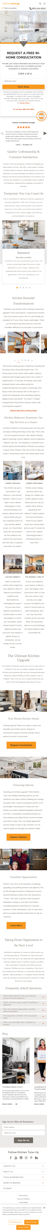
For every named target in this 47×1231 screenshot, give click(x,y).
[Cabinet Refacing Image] (12, 470)
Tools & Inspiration (13, 1177)
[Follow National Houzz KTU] (36, 1157)
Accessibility (23, 1202)
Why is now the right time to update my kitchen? (19, 1023)
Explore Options (18, 837)
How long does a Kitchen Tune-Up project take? (20, 1017)
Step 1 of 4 (25, 73)
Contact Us (9, 1166)
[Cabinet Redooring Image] (34, 470)
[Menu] (44, 4)
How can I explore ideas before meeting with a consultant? (19, 1010)
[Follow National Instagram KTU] (26, 1157)
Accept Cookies (23, 1227)
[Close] (44, 1207)
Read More (11, 1104)
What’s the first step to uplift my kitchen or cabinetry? (20, 1003)
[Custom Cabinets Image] (12, 564)
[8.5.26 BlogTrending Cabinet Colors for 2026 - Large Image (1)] (16, 1061)
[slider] (23, 27)
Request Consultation (21, 745)
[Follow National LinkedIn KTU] (21, 1157)
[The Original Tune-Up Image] (34, 564)
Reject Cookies (31, 1222)
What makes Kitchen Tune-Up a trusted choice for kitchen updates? (19, 997)
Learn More (16, 925)
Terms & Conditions (23, 1199)
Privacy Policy (25, 103)
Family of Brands (11, 1183)
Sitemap (7, 1188)
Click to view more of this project (23, 410)
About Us (8, 1171)
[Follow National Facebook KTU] (10, 1157)
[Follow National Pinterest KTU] (31, 1157)
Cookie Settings (15, 1222)
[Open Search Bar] (40, 4)
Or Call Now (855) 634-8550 (23, 109)
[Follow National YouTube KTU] (16, 1157)
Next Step (23, 87)
